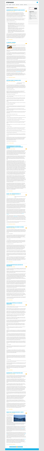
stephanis (10, 2)
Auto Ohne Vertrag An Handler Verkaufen (14, 303)
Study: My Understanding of (13, 193)
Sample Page (21, 4)
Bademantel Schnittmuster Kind (14, 373)
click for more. (22, 428)
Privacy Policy (17, 4)
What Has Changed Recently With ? (15, 412)
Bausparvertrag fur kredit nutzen (15, 227)
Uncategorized (10, 39)
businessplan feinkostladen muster (15, 10)
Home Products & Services (12, 77)
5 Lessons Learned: (11, 42)
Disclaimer (10, 4)
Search (30, 7)
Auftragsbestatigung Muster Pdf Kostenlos (14, 265)
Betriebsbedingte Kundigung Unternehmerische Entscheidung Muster (14, 147)
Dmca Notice (13, 4)
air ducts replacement (18, 71)
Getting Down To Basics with (13, 80)
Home (7, 4)
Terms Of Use (25, 4)
